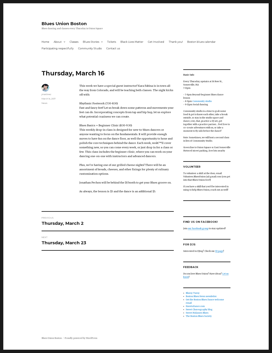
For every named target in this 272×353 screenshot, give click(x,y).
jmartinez (46, 94)
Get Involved (156, 41)
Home (45, 41)
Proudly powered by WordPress (81, 338)
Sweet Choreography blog (199, 309)
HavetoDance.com (195, 306)
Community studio (202, 101)
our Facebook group (198, 228)
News (44, 103)
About (58, 41)
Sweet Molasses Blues (197, 313)
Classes (74, 41)
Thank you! (176, 41)
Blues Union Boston (64, 23)
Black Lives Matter (131, 41)
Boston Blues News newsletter (201, 296)
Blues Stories (91, 41)
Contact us (113, 48)
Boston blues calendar (201, 41)
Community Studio (90, 48)
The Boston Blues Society (199, 316)
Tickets (111, 41)
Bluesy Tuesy (193, 293)
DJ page (219, 251)
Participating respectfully (58, 48)
